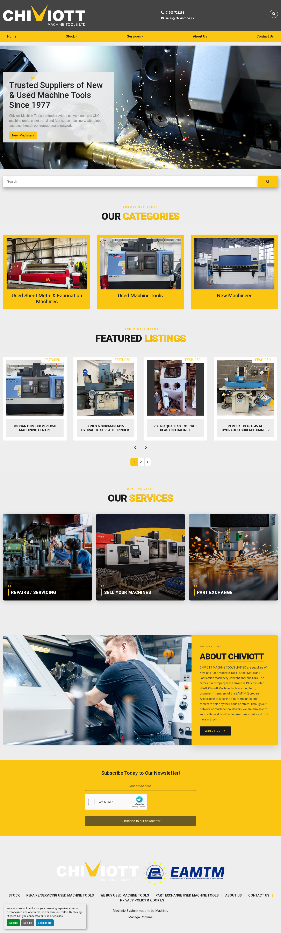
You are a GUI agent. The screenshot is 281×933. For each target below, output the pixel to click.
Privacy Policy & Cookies (142, 900)
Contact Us (265, 36)
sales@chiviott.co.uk (179, 18)
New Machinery (23, 135)
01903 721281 (174, 12)
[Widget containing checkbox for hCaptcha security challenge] (116, 802)
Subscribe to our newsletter (140, 821)
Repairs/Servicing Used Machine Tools (60, 895)
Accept (13, 922)
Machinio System (125, 911)
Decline (27, 922)
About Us (200, 36)
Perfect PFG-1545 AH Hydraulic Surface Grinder (245, 428)
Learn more (44, 922)
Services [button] (134, 36)
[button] (71, 36)
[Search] (268, 181)
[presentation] (135, 447)
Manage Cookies (140, 917)
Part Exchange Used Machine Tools (187, 895)
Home (11, 36)
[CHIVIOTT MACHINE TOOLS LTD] (98, 871)
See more (49, 272)
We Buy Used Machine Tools (124, 895)
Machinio (161, 911)
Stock (70, 36)
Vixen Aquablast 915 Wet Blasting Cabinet (175, 428)
